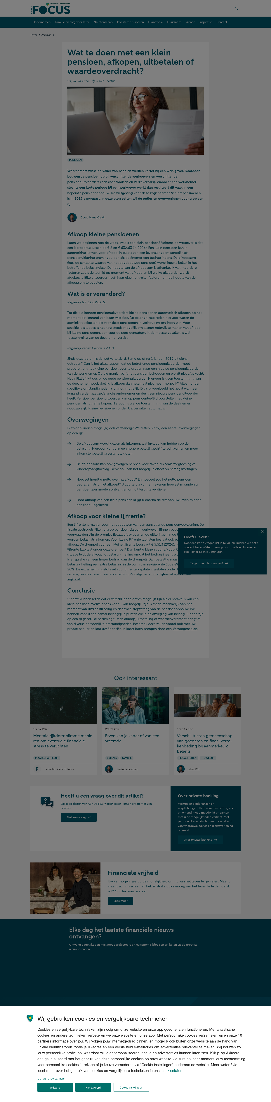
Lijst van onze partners (51, 1078)
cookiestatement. (176, 1070)
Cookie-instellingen (131, 1087)
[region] (135, 1054)
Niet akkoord (93, 1087)
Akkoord (55, 1087)
